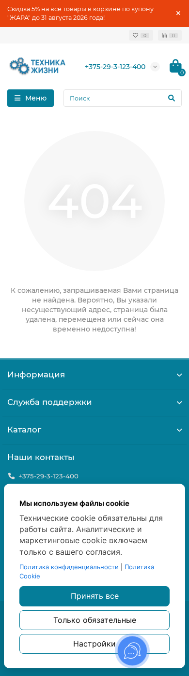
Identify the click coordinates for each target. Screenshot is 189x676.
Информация (36, 374)
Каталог (24, 429)
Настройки (94, 643)
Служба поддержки (49, 402)
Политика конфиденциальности (69, 567)
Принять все (95, 596)
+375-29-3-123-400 (115, 66)
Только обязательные (94, 620)
